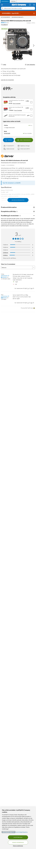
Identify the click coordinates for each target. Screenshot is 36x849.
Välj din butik (7, 133)
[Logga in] (30, 5)
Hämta (10, 140)
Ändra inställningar (18, 845)
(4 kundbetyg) (4, 24)
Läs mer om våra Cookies (8, 832)
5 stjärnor (5, 244)
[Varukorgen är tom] (34, 5)
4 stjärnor (5, 247)
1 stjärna (5, 255)
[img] (33, 45)
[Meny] (2, 5)
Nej (31, 288)
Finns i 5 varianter (18, 110)
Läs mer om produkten (7, 80)
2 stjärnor (5, 252)
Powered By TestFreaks (27, 308)
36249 (18, 183)
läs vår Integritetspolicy (21, 832)
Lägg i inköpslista (31, 64)
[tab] (5, 1)
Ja (28, 288)
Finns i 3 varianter (17, 103)
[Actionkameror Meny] (11, 17)
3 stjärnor (5, 250)
